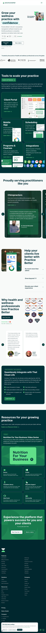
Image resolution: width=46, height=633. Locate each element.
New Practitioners (4, 583)
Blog (2, 590)
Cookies (26, 593)
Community (3, 598)
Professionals (4, 581)
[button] (41, 2)
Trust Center (26, 591)
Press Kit (26, 585)
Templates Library (5, 594)
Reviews (3, 602)
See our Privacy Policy (26, 627)
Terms (25, 595)
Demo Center (5, 611)
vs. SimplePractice (5, 616)
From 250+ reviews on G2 (6, 323)
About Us (26, 579)
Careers (26, 581)
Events (2, 592)
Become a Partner (4, 600)
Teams (2, 579)
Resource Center (4, 588)
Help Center (3, 596)
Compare (4, 614)
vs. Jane (3, 620)
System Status (27, 587)
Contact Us (26, 583)
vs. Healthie (3, 618)
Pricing (3, 608)
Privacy (25, 589)
